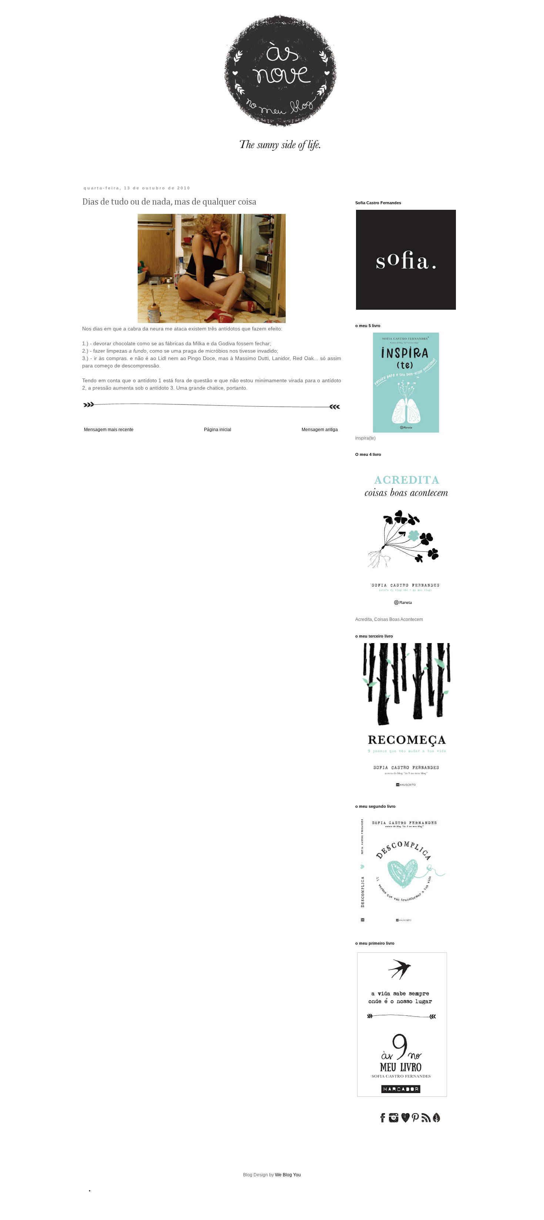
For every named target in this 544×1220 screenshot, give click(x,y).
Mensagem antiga (320, 429)
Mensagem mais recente (109, 429)
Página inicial (217, 429)
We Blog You (288, 1174)
